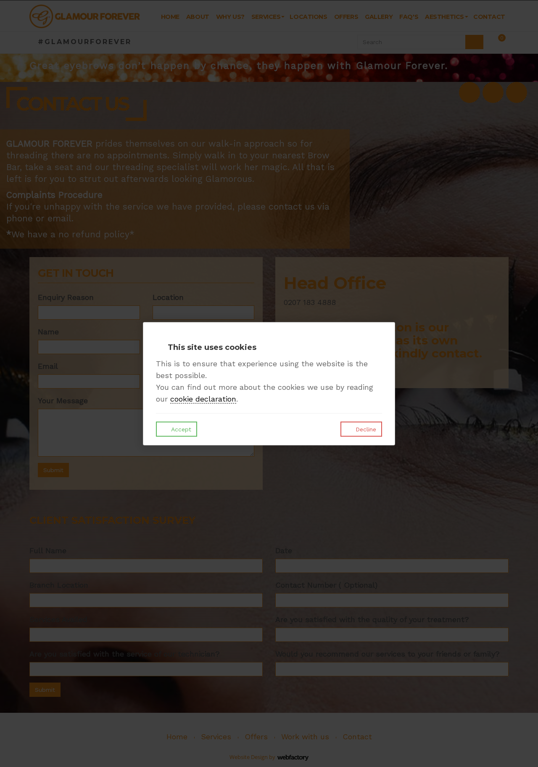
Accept (180, 429)
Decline (364, 429)
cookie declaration (203, 398)
